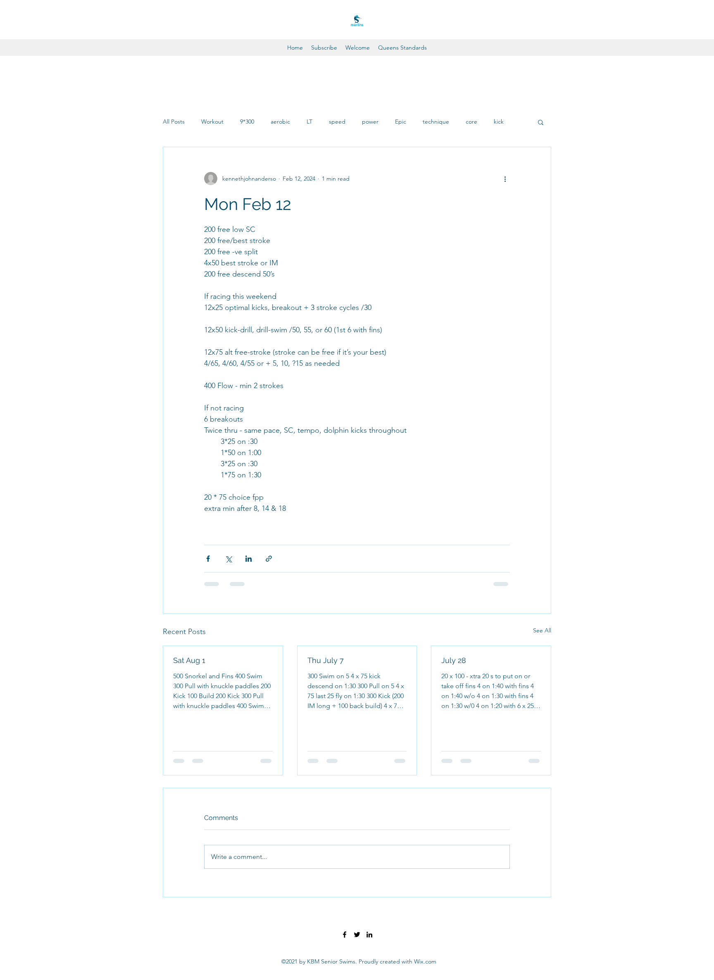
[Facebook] (344, 934)
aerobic (280, 121)
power (370, 121)
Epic (400, 121)
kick (499, 121)
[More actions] (505, 179)
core (471, 121)
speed (337, 121)
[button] (541, 122)
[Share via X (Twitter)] (228, 559)
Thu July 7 (325, 660)
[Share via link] (269, 559)
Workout (212, 121)
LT (309, 121)
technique (436, 121)
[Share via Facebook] (208, 559)
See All (542, 630)
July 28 (453, 660)
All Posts (174, 121)
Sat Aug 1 (189, 660)
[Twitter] (357, 934)
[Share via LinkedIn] (248, 559)
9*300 (247, 121)
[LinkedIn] (369, 934)
